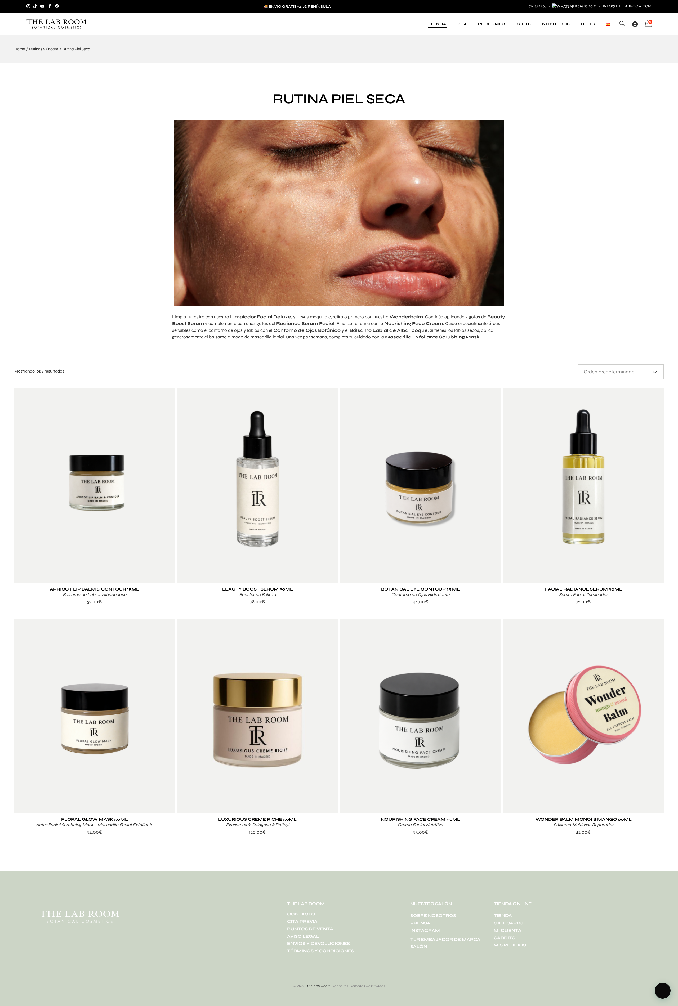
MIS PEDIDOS (510, 944)
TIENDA (503, 915)
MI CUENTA (507, 930)
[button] (663, 991)
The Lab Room (318, 986)
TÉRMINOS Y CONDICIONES (320, 950)
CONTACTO (301, 913)
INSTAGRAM (425, 930)
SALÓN (418, 946)
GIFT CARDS (508, 922)
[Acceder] (635, 24)
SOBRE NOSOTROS (433, 915)
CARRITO (505, 937)
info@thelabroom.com (627, 6)
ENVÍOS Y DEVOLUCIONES (318, 943)
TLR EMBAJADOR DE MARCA (445, 939)
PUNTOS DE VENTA (310, 928)
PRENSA (420, 922)
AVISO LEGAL (303, 936)
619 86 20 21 (587, 6)
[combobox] (621, 371)
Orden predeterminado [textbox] (609, 372)
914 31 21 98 (537, 6)
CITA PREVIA (302, 921)
